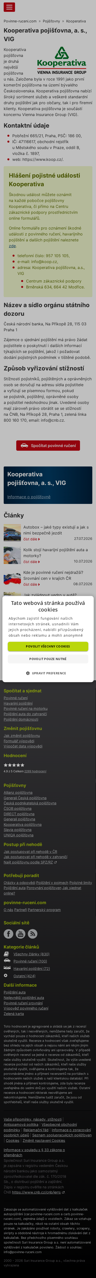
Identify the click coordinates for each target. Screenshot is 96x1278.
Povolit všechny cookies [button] (48, 646)
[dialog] (48, 639)
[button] (48, 673)
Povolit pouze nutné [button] (48, 659)
